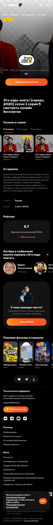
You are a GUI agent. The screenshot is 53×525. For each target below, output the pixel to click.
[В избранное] (19, 379)
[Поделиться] (26, 379)
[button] (5, 5)
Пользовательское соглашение (15, 506)
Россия (18, 200)
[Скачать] (33, 379)
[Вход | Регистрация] (48, 5)
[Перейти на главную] (23, 5)
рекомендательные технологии (15, 498)
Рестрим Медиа (31, 521)
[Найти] (41, 5)
